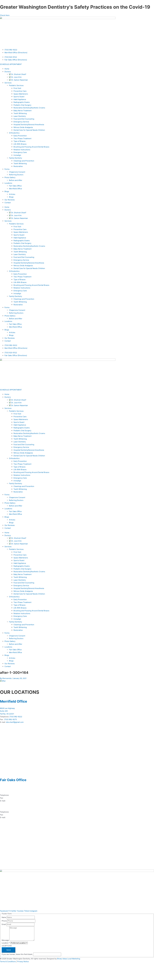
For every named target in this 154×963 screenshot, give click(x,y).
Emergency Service (21, 122)
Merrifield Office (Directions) (16, 52)
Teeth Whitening (20, 113)
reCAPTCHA (7, 946)
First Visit (17, 88)
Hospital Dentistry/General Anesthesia (29, 124)
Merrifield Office (15, 189)
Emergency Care (20, 152)
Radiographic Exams (22, 102)
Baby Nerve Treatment (22, 110)
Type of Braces (19, 141)
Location (6, 943)
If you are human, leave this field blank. (17, 954)
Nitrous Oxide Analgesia (23, 127)
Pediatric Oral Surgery (22, 105)
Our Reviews (10, 200)
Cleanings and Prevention (24, 161)
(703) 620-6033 (10, 798)
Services (8, 83)
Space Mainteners (21, 94)
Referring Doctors (16, 175)
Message (5, 940)
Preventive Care (20, 91)
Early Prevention (20, 136)
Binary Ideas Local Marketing (68, 959)
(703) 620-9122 (11, 57)
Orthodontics (14, 133)
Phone (4, 921)
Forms (7, 169)
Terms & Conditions (8, 961)
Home (7, 69)
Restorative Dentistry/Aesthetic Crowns (29, 108)
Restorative (18, 166)
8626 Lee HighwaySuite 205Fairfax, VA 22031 (7, 711)
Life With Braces (20, 144)
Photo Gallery (10, 177)
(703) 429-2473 (15, 812)
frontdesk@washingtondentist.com (20, 817)
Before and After (15, 180)
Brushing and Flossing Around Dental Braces (31, 147)
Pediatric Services (16, 85)
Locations (8, 183)
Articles (12, 194)
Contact (8, 202)
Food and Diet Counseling (24, 119)
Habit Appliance (20, 99)
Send (8, 950)
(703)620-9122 (15, 795)
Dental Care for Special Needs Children (29, 130)
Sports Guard (19, 97)
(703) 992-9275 (10, 719)
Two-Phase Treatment (22, 138)
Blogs (7, 191)
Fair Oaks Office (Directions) (16, 60)
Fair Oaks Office (15, 186)
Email (4, 924)
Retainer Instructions (22, 150)
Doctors (8, 72)
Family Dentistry (15, 158)
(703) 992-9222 (11, 50)
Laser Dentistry (20, 116)
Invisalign (17, 155)
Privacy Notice (23, 961)
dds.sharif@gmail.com (15, 722)
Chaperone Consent (17, 172)
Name (4, 917)
